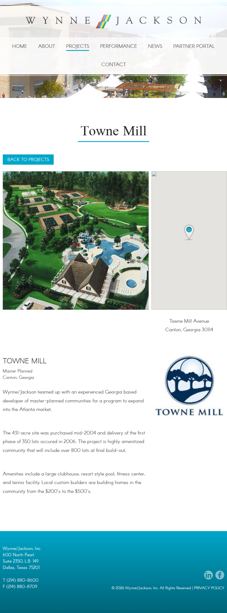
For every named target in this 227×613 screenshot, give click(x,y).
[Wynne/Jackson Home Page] (113, 22)
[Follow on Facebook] (219, 575)
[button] (189, 232)
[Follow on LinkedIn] (208, 575)
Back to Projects (28, 160)
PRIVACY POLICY (209, 588)
